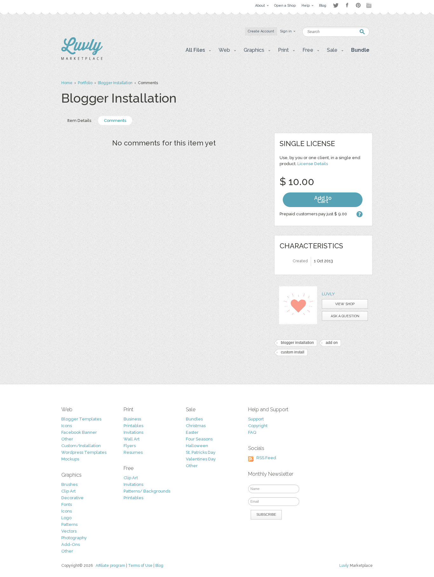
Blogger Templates (81, 419)
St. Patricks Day (200, 452)
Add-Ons (70, 544)
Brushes (69, 484)
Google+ (369, 5)
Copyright (258, 425)
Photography (74, 537)
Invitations (133, 432)
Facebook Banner (79, 432)
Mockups (70, 459)
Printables (133, 425)
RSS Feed (266, 457)
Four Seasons (199, 439)
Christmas (196, 425)
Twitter (335, 5)
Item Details (79, 120)
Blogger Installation (115, 83)
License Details (312, 163)
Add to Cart (322, 199)
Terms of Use (140, 565)
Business (132, 419)
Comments (115, 120)
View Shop (345, 304)
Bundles (194, 419)
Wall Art (131, 439)
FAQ (252, 432)
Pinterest (358, 5)
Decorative (72, 497)
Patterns (69, 524)
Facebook (347, 5)
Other (67, 439)
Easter (192, 432)
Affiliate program (110, 565)
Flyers (130, 445)
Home (66, 83)
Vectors (69, 531)
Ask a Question (345, 316)
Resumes (133, 452)
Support (256, 419)
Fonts (66, 504)
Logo (66, 517)
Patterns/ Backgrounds (147, 491)
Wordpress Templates (83, 452)
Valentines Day (201, 459)
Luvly (328, 294)
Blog (159, 565)
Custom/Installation (81, 445)
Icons (66, 425)
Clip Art (68, 491)
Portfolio (85, 83)
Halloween (197, 445)
